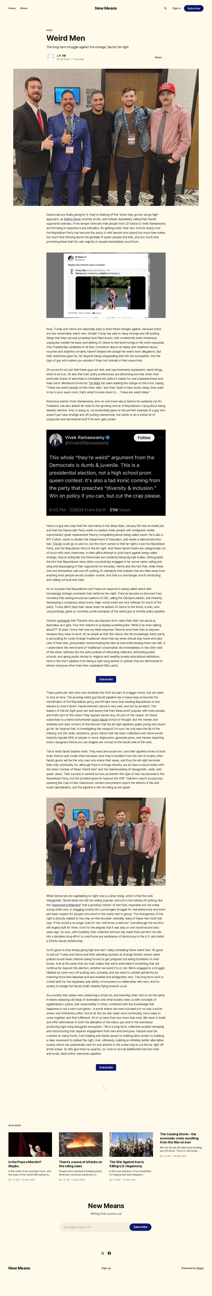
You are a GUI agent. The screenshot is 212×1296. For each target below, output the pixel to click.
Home (12, 8)
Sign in (176, 8)
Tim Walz (94, 383)
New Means (106, 8)
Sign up (106, 1268)
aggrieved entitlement (66, 905)
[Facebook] (109, 1253)
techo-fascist (100, 719)
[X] (102, 1253)
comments (63, 620)
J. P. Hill (61, 55)
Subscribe (193, 8)
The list (57, 544)
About (23, 8)
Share (158, 57)
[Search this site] (165, 8)
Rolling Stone (72, 219)
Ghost (200, 1268)
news (49, 30)
